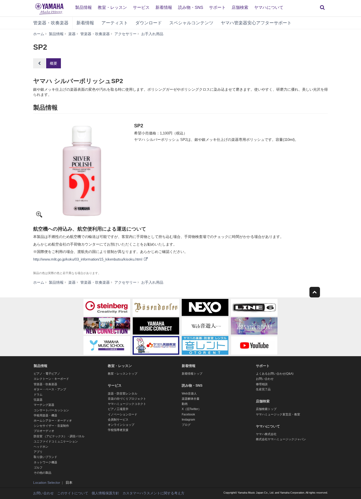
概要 (53, 63)
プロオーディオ (44, 431)
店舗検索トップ (266, 409)
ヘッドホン (41, 446)
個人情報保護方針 (105, 493)
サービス (141, 7)
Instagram (188, 419)
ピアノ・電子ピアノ (47, 373)
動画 (185, 404)
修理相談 (262, 384)
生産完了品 (263, 389)
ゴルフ (38, 467)
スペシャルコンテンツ (191, 22)
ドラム (38, 394)
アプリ (38, 452)
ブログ (186, 424)
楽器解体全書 (190, 398)
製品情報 (83, 7)
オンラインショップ (121, 424)
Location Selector (46, 482)
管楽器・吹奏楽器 (51, 22)
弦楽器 (38, 399)
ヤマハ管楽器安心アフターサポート (256, 22)
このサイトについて (72, 493)
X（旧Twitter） (191, 409)
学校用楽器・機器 (45, 415)
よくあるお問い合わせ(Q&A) (274, 373)
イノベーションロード (122, 414)
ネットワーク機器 (45, 462)
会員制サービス (118, 419)
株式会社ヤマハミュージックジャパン (281, 439)
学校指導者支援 (118, 430)
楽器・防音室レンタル (122, 393)
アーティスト (114, 22)
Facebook (188, 414)
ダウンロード (148, 22)
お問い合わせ (265, 379)
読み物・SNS (190, 7)
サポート (217, 7)
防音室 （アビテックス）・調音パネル (59, 436)
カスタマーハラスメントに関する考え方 (153, 493)
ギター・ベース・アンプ (50, 389)
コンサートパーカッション (51, 410)
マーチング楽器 (44, 405)
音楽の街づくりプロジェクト (127, 398)
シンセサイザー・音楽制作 (51, 425)
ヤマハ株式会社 (266, 434)
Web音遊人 (189, 393)
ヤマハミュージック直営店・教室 (278, 414)
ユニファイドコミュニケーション (56, 441)
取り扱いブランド (45, 457)
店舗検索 (240, 7)
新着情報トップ (192, 373)
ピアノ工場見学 (118, 409)
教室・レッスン (112, 7)
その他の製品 (42, 472)
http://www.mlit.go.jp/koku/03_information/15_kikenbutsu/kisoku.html (88, 259)
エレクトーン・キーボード (51, 379)
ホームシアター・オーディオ (53, 420)
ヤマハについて (268, 7)
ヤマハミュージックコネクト (127, 404)
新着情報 (163, 7)
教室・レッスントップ (122, 373)
